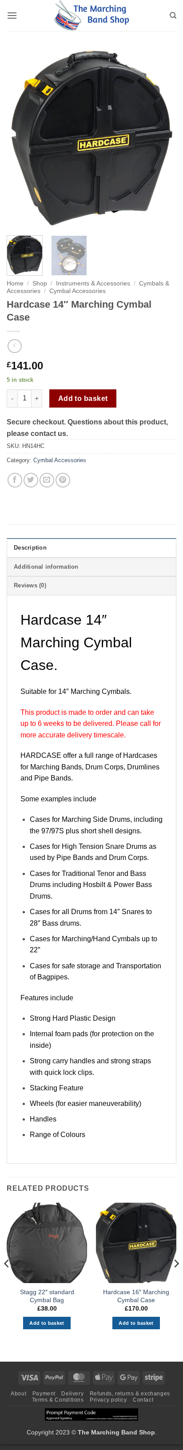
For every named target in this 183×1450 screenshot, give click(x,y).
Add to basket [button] (46, 1323)
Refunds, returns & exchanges (130, 1394)
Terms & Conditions (58, 1400)
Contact (143, 1400)
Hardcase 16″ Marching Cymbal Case (136, 1296)
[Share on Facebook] (15, 480)
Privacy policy (108, 1400)
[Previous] (21, 139)
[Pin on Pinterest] (63, 480)
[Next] (162, 139)
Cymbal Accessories (77, 291)
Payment (44, 1394)
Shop (39, 283)
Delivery (72, 1394)
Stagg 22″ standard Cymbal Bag (47, 1296)
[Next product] (14, 346)
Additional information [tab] (46, 566)
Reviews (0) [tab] (30, 585)
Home (15, 283)
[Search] (173, 15)
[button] (12, 15)
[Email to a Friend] (47, 480)
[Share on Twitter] (31, 480)
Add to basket (83, 398)
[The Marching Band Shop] (91, 15)
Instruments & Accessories (93, 283)
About (18, 1394)
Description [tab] (30, 547)
